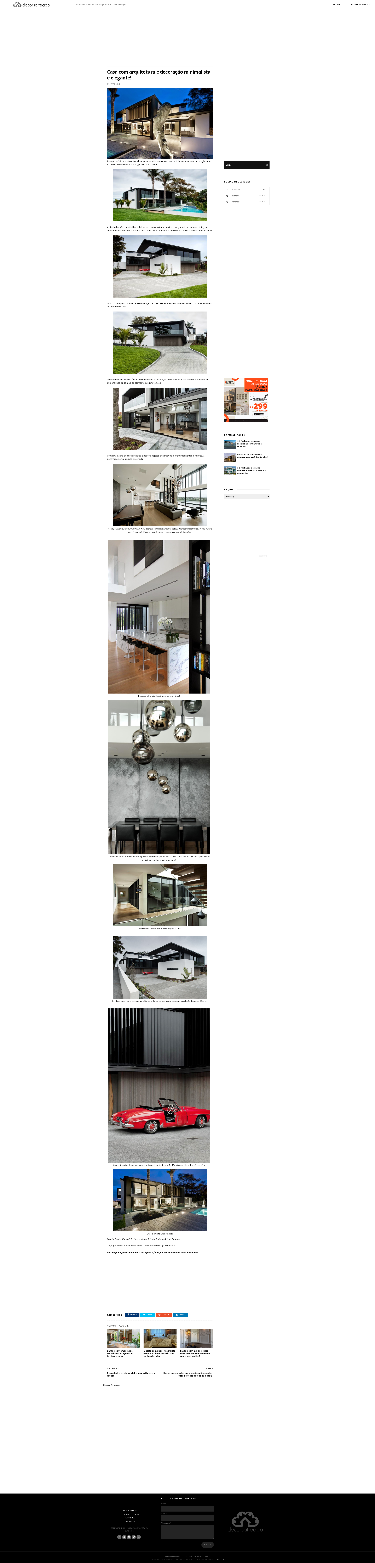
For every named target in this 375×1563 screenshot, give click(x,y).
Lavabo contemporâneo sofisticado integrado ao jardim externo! (120, 1353)
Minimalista (123, 1303)
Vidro (160, 1303)
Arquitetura (119, 1299)
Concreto (143, 1299)
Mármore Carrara (196, 1299)
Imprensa (130, 1518)
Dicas (160, 1299)
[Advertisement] (187, 36)
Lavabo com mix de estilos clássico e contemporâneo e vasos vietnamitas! (195, 1353)
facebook (248, 190)
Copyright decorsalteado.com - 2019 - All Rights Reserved (187, 1556)
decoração (152, 1299)
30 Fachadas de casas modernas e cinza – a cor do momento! (251, 470)
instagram (248, 196)
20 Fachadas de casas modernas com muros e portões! (249, 444)
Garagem (176, 1299)
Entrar (337, 4)
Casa (136, 1299)
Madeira (185, 1299)
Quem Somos (130, 1510)
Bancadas (129, 1299)
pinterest (248, 202)
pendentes (140, 1303)
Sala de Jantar (151, 1303)
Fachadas (168, 1299)
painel (132, 1303)
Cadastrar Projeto (360, 4)
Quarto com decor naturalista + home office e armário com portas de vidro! (159, 1353)
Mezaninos (112, 1303)
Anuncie (130, 1522)
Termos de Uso (130, 1514)
